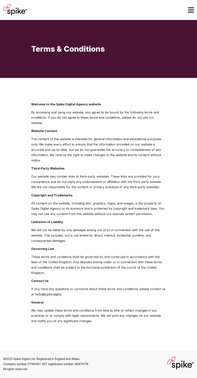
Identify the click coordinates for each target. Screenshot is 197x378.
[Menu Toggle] (191, 10)
